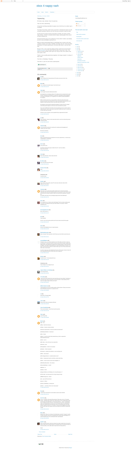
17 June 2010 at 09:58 (44, 317)
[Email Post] (49, 68)
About (42, 12)
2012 (78, 46)
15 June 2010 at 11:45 (44, 222)
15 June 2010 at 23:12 (44, 266)
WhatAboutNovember (44, 232)
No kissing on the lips (81, 60)
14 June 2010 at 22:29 (44, 114)
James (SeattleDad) (44, 307)
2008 (78, 74)
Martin (41, 321)
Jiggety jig (79, 55)
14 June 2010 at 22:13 (44, 79)
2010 (78, 49)
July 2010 (79, 52)
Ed (40, 76)
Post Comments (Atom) (46, 436)
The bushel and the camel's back (82, 38)
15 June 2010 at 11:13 (44, 212)
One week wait (79, 40)
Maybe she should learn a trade (83, 62)
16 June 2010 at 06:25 (44, 282)
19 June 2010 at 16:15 (44, 409)
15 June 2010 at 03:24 (44, 170)
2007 (78, 75)
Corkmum (42, 189)
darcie (41, 143)
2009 (78, 72)
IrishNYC (42, 421)
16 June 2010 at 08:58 (44, 290)
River (41, 200)
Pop (77, 32)
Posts (78, 23)
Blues (41, 412)
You (41, 69)
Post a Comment (42, 431)
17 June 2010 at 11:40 (44, 387)
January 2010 (80, 70)
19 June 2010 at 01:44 (44, 394)
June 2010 (80, 54)
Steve (41, 225)
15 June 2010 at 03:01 (44, 157)
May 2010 (79, 64)
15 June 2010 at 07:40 (44, 197)
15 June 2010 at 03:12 (44, 164)
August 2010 (80, 51)
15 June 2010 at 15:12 (44, 236)
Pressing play (78, 36)
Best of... (47, 12)
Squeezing (79, 59)
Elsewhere (52, 12)
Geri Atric (42, 397)
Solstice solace (80, 57)
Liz (40, 117)
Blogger (70, 447)
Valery (41, 314)
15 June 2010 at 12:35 (44, 228)
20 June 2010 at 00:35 (44, 418)
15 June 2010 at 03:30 (44, 177)
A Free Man (42, 276)
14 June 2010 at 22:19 (44, 86)
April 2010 (80, 65)
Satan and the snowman (80, 34)
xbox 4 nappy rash (48, 5)
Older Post (70, 434)
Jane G (41, 300)
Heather (42, 181)
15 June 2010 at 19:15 (44, 252)
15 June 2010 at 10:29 (44, 206)
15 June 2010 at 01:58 (44, 150)
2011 (78, 48)
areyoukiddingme (43, 240)
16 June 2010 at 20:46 (44, 303)
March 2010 (80, 67)
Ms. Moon (42, 160)
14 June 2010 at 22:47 (44, 132)
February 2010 (80, 69)
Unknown (42, 125)
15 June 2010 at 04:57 (44, 185)
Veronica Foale (43, 167)
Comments (79, 25)
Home (38, 12)
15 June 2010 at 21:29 (44, 259)
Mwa (41, 83)
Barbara (42, 256)
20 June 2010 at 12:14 (44, 429)
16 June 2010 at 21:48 (44, 310)
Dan (41, 216)
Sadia (41, 90)
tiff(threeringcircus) (44, 285)
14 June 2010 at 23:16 (44, 140)
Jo (40, 293)
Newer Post (40, 434)
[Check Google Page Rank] (41, 444)
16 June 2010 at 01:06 (44, 273)
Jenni (41, 154)
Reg (41, 391)
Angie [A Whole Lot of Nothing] (46, 270)
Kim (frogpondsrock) (44, 209)
